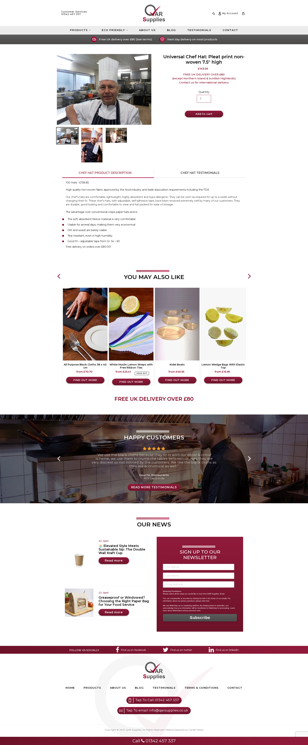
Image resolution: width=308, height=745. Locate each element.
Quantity (204, 92)
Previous (58, 273)
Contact (234, 687)
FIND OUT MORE (85, 380)
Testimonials (164, 687)
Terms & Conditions (201, 687)
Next (249, 273)
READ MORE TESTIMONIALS (154, 487)
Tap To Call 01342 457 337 (157, 700)
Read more (114, 560)
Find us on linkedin (227, 650)
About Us (118, 687)
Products (92, 687)
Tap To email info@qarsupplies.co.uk (157, 710)
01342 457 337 (71, 14)
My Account (230, 13)
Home (70, 687)
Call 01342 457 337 (154, 740)
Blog (139, 687)
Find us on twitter (181, 650)
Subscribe (200, 617)
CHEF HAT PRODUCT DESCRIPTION (108, 173)
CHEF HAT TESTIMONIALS (200, 173)
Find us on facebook (133, 650)
